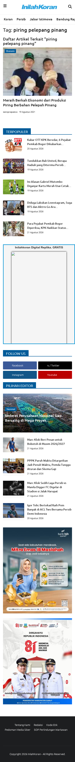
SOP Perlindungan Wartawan (50, 729)
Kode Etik (51, 725)
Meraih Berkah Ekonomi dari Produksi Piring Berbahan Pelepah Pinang (34, 102)
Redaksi (38, 725)
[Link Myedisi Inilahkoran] (16, 301)
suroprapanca (10, 111)
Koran (8, 19)
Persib (21, 19)
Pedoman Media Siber (17, 729)
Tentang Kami (22, 725)
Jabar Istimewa (41, 19)
